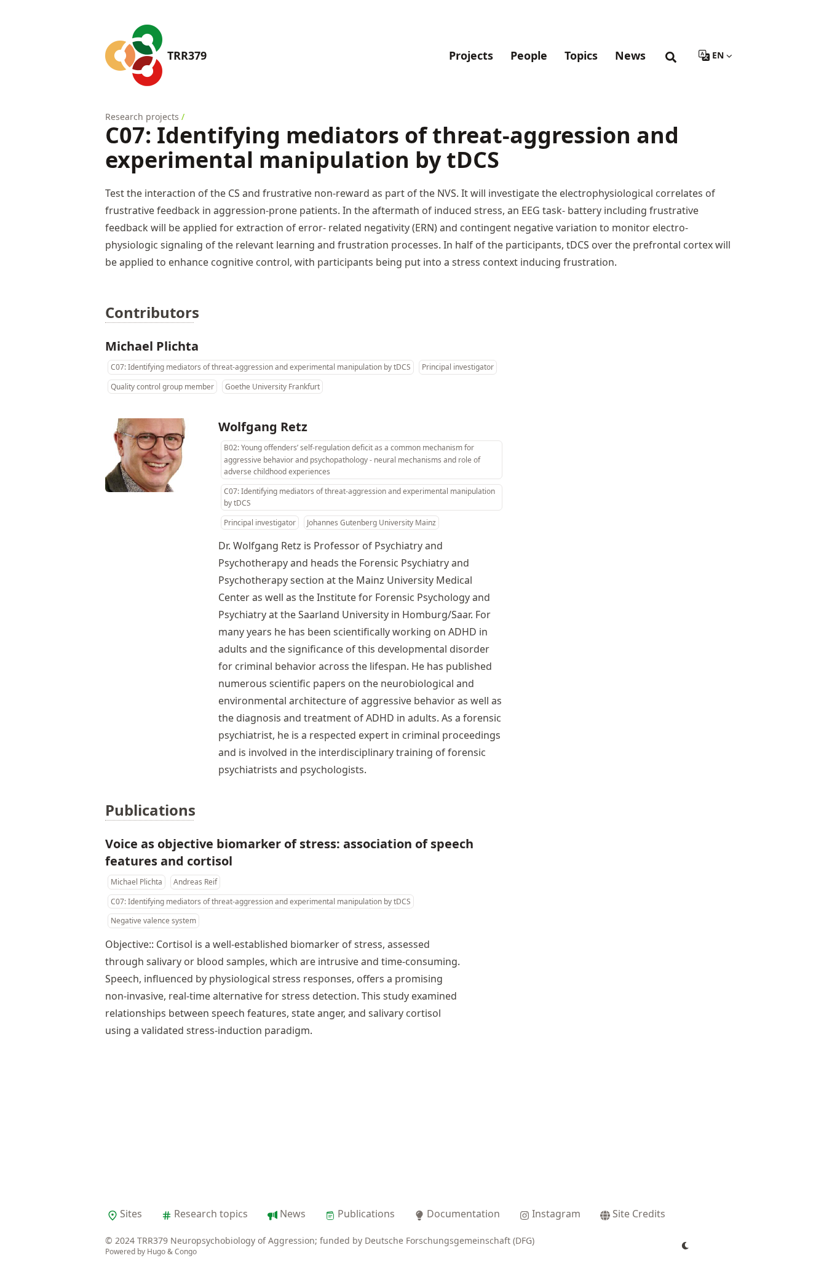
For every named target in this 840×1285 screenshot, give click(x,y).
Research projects (142, 116)
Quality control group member (162, 386)
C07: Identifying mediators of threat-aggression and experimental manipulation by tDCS (261, 367)
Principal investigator (458, 367)
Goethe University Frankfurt (272, 386)
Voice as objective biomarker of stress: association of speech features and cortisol (289, 852)
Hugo (156, 1251)
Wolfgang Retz (262, 426)
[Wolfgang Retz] (154, 455)
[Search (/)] (671, 55)
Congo (186, 1251)
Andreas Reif (195, 882)
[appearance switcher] (685, 1245)
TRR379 (187, 55)
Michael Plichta (152, 346)
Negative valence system (153, 920)
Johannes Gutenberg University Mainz (371, 522)
